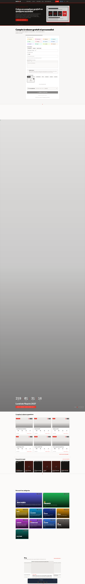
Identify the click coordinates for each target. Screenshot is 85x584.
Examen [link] (36, 436)
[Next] (83, 407)
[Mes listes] (64, 1)
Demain (34, 48)
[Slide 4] (19, 24)
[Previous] (80, 407)
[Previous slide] (67, 24)
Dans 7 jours (39, 48)
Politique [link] (54, 436)
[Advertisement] (78, 39)
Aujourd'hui (30, 48)
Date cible (30, 46)
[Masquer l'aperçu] (56, 580)
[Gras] (28, 61)
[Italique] (29, 61)
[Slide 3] (18, 24)
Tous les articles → (57, 558)
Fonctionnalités (48, 1)
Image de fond (30, 75)
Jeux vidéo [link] (18, 418)
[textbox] (42, 65)
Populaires (39, 1)
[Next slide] (68, 24)
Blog (43, 1)
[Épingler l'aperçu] (54, 580)
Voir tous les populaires (63, 454)
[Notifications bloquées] (28, 418)
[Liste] (31, 61)
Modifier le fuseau (30, 52)
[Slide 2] (17, 24)
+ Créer (57, 1)
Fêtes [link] (35, 418)
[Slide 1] (16, 24)
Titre (29, 54)
